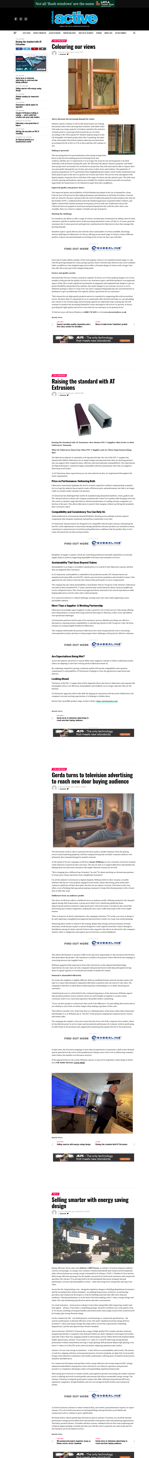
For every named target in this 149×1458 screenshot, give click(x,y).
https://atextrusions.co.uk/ (107, 683)
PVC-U (17, 86)
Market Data (108, 33)
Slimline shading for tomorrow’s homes (27, 97)
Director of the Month (86, 33)
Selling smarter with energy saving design (28, 89)
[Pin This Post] (34, 49)
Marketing (19, 121)
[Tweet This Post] (27, 49)
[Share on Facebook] (19, 49)
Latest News (26, 33)
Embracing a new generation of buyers (27, 124)
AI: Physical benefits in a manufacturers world (25, 141)
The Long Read (20, 39)
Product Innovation (39, 33)
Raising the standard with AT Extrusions (29, 42)
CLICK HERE (79, 1028)
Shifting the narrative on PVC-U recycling (27, 132)
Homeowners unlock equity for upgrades (27, 106)
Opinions (99, 33)
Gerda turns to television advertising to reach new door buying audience (27, 80)
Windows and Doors (69, 33)
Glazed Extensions (54, 33)
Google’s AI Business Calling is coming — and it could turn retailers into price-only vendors (28, 115)
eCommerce (19, 137)
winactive (63, 54)
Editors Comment (120, 33)
